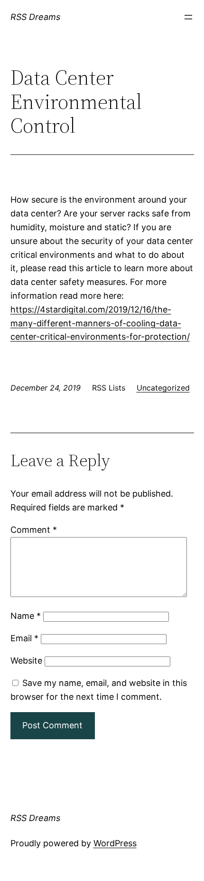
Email (24, 638)
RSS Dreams (35, 17)
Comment (33, 530)
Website (26, 661)
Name (25, 616)
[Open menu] (188, 17)
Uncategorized (163, 387)
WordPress (115, 843)
